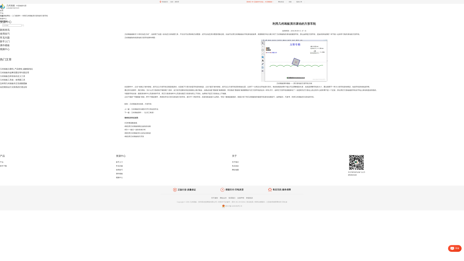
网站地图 (235, 170)
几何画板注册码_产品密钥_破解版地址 (16, 69)
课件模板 (5, 45)
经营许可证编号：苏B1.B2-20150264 (231, 202)
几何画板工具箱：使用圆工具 (12, 80)
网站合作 (223, 198)
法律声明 (240, 198)
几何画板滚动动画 (136, 104)
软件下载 (3, 166)
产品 (1, 13)
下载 (1, 16)
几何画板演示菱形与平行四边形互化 (144, 109)
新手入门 (5, 41)
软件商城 (3, 21)
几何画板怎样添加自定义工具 (12, 76)
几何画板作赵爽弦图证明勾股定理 (14, 73)
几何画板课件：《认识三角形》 (143, 112)
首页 (1, 10)
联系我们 (232, 198)
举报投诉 (249, 198)
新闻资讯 (5, 30)
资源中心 (3, 19)
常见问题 (5, 37)
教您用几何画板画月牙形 (134, 136)
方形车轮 (148, 104)
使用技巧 (5, 33)
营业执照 (249, 202)
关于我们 (235, 162)
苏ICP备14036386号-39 (233, 206)
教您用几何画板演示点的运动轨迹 (137, 133)
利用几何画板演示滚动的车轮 (303, 97)
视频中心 (5, 49)
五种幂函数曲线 (130, 123)
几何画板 (279, 34)
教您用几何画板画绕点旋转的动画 (137, 126)
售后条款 (235, 166)
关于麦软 (214, 198)
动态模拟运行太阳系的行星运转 (13, 87)
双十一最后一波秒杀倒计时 (135, 130)
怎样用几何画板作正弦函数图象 (13, 83)
